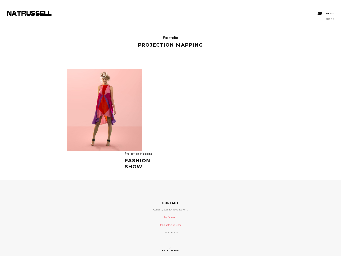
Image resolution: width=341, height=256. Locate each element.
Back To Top (170, 250)
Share (330, 19)
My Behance (170, 217)
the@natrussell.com (170, 224)
